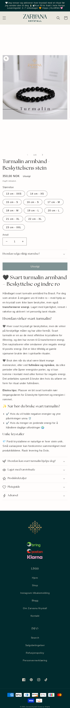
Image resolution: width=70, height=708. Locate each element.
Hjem (35, 577)
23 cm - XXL (13, 227)
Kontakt (35, 615)
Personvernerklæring (35, 660)
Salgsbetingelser (35, 645)
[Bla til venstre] (27, 154)
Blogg (35, 600)
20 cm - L (54, 210)
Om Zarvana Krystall (35, 608)
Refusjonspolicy (35, 652)
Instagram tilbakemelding (35, 593)
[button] (4, 18)
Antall (5, 235)
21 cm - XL (13, 219)
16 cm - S (33, 202)
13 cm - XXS (13, 193)
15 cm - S (12, 202)
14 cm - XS (37, 193)
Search (35, 637)
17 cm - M (54, 202)
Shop (35, 585)
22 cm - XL (35, 219)
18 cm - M (12, 210)
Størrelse (8, 187)
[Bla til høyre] (42, 154)
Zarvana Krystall (31, 706)
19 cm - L (33, 210)
